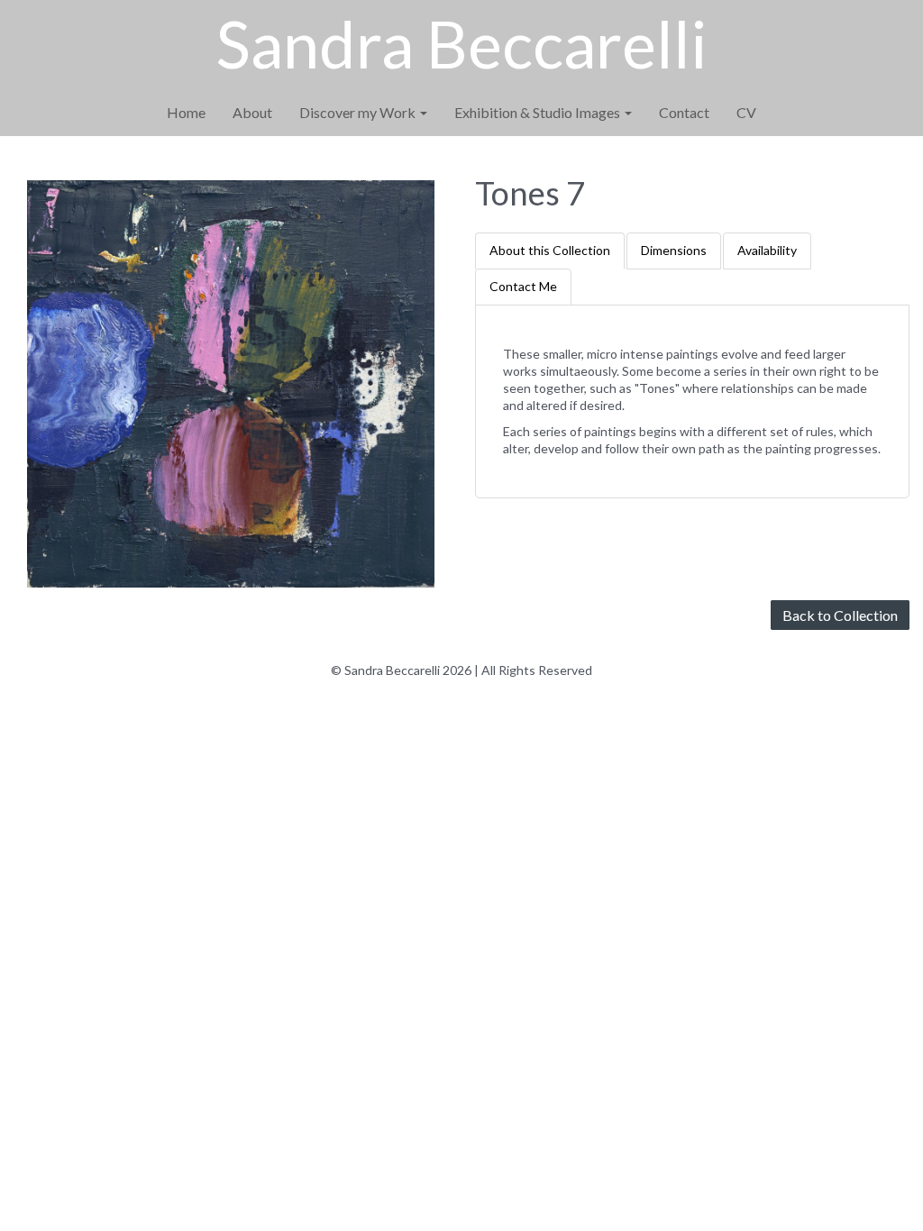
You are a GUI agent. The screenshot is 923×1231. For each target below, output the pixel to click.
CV (746, 112)
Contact (684, 112)
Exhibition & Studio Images (538, 112)
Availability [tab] (767, 250)
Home (186, 112)
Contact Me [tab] (523, 286)
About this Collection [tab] (549, 250)
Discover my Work (358, 112)
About (252, 112)
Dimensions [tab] (674, 250)
